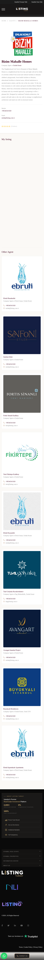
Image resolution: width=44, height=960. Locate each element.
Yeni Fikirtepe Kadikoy (11, 474)
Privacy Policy (38, 947)
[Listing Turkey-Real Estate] (22, 9)
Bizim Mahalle (5, 190)
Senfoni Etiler (8, 357)
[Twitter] (8, 925)
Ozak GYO (27, 711)
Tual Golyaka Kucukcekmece (13, 591)
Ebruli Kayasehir (9, 533)
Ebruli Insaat (19, 301)
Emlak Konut (17, 65)
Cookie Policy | (29, 947)
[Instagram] (28, 925)
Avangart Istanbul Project (11, 650)
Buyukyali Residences (10, 709)
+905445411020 (6, 111)
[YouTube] (22, 925)
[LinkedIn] (15, 925)
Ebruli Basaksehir (9, 298)
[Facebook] (2, 925)
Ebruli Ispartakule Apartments (13, 767)
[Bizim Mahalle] (22, 165)
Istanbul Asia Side (37, 2)
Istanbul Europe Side (21, 2)
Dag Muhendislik (20, 594)
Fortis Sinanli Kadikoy (11, 415)
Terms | (21, 947)
